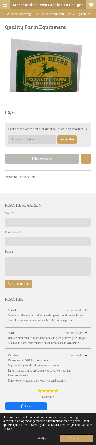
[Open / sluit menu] (5, 4)
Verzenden (67, 139)
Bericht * (10, 251)
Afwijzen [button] (42, 438)
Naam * (9, 213)
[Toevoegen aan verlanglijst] (86, 159)
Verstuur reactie (18, 283)
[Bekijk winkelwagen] (91, 4)
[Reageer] (86, 310)
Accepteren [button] (76, 438)
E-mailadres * (12, 232)
